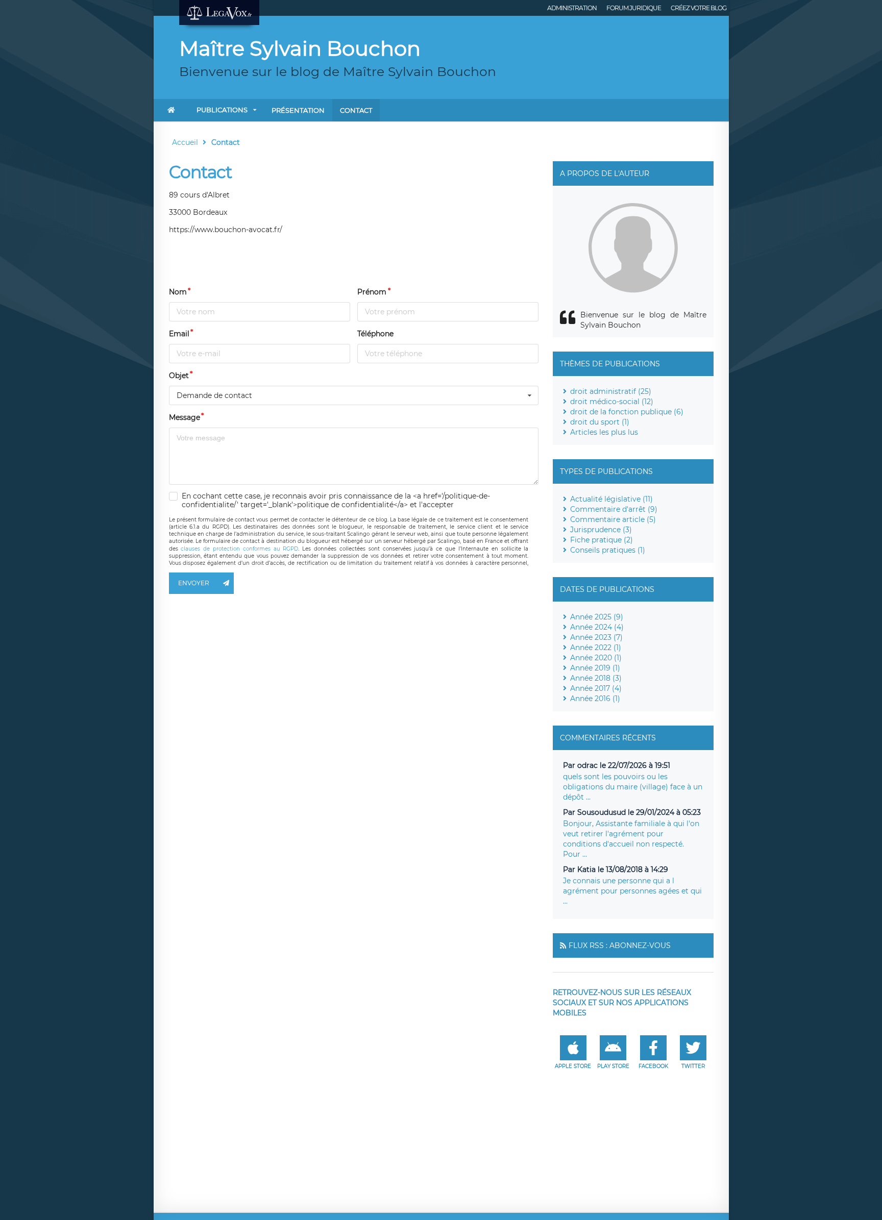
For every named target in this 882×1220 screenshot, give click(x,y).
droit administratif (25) (610, 391)
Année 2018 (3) (596, 678)
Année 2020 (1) (596, 657)
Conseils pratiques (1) (607, 550)
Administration (572, 8)
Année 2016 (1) (595, 698)
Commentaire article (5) (613, 519)
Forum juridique (633, 8)
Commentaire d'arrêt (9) (613, 509)
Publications (222, 110)
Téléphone (375, 333)
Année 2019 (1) (595, 668)
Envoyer (193, 583)
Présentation (298, 110)
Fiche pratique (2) (601, 539)
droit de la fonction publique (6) (626, 411)
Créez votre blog (698, 8)
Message (184, 417)
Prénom (371, 291)
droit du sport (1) (599, 422)
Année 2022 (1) (595, 647)
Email (179, 333)
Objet (179, 375)
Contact (356, 110)
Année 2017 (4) (596, 688)
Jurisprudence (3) (601, 529)
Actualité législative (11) (611, 499)
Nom (178, 291)
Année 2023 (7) (596, 637)
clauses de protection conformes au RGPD (239, 548)
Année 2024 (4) (597, 627)
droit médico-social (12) (611, 401)
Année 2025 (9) (596, 616)
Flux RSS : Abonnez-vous (620, 945)
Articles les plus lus (604, 432)
